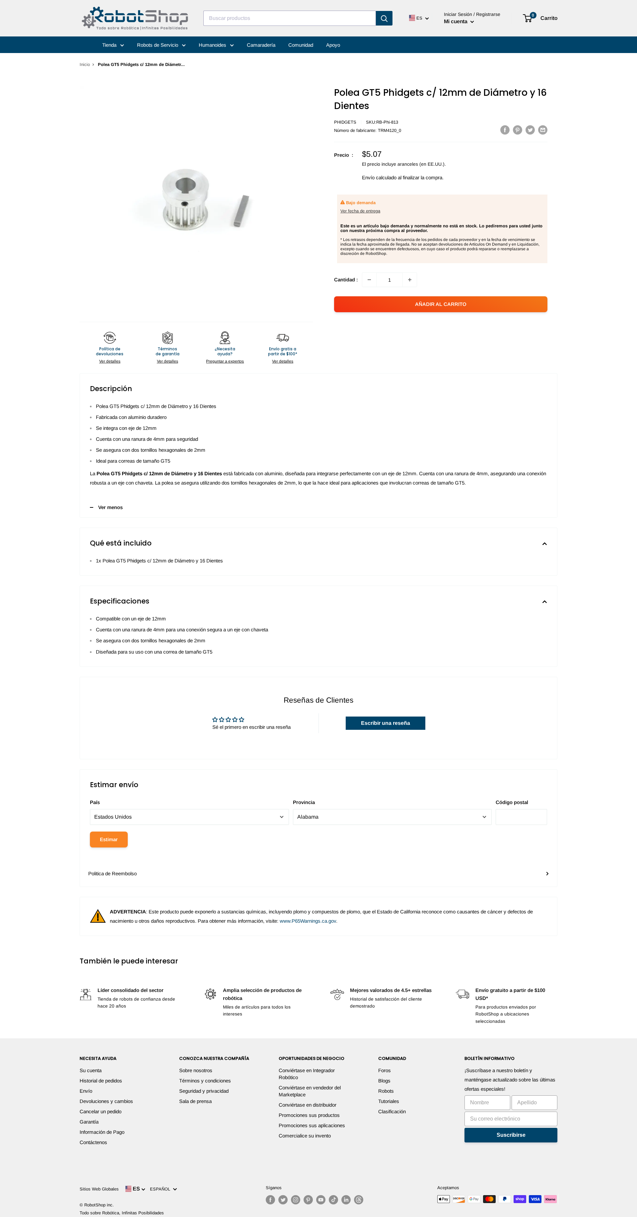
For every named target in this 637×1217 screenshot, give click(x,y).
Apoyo (333, 45)
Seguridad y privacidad (204, 1091)
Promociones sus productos (309, 1115)
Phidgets (345, 122)
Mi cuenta (456, 21)
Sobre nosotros (195, 1070)
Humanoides (213, 45)
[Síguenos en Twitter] (283, 1199)
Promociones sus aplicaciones (312, 1125)
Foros (384, 1070)
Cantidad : (346, 279)
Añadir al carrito (440, 304)
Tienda (110, 45)
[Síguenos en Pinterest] (308, 1199)
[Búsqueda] (384, 18)
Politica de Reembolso (112, 873)
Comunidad (300, 45)
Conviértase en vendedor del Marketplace (310, 1091)
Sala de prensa (195, 1101)
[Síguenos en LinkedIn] (346, 1199)
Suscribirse (511, 1135)
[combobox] (289, 18)
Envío (86, 1091)
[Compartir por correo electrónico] (542, 130)
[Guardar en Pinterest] (517, 130)
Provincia (304, 802)
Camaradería (261, 45)
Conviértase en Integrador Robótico (307, 1074)
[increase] (410, 280)
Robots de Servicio (158, 45)
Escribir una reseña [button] (385, 723)
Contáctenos (93, 1142)
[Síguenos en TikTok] (333, 1199)
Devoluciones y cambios (106, 1101)
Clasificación (392, 1111)
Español (161, 1189)
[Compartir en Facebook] (505, 130)
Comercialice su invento (305, 1135)
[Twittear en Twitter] (530, 130)
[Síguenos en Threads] (358, 1199)
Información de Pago (102, 1132)
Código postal (512, 802)
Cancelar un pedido (100, 1111)
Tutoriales (388, 1101)
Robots (386, 1091)
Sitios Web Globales (99, 1189)
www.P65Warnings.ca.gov (308, 921)
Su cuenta (91, 1070)
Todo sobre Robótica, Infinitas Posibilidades (122, 1212)
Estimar (109, 839)
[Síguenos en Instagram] (295, 1199)
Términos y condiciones (205, 1080)
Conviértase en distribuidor (307, 1105)
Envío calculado (379, 177)
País (95, 802)
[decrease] (369, 280)
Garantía (89, 1122)
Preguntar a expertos (225, 361)
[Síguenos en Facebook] (270, 1199)
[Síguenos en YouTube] (320, 1199)
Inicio (85, 64)
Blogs (384, 1080)
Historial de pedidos (101, 1080)
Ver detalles (109, 361)
